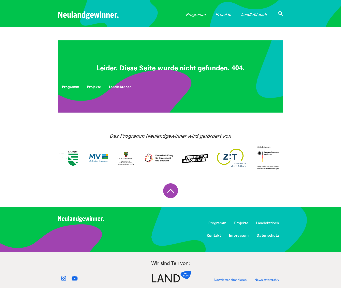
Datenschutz (268, 235)
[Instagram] (63, 278)
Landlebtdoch (254, 14)
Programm (196, 14)
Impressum (239, 235)
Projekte (223, 14)
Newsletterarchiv (267, 280)
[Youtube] (74, 278)
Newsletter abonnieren (230, 280)
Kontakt (214, 235)
